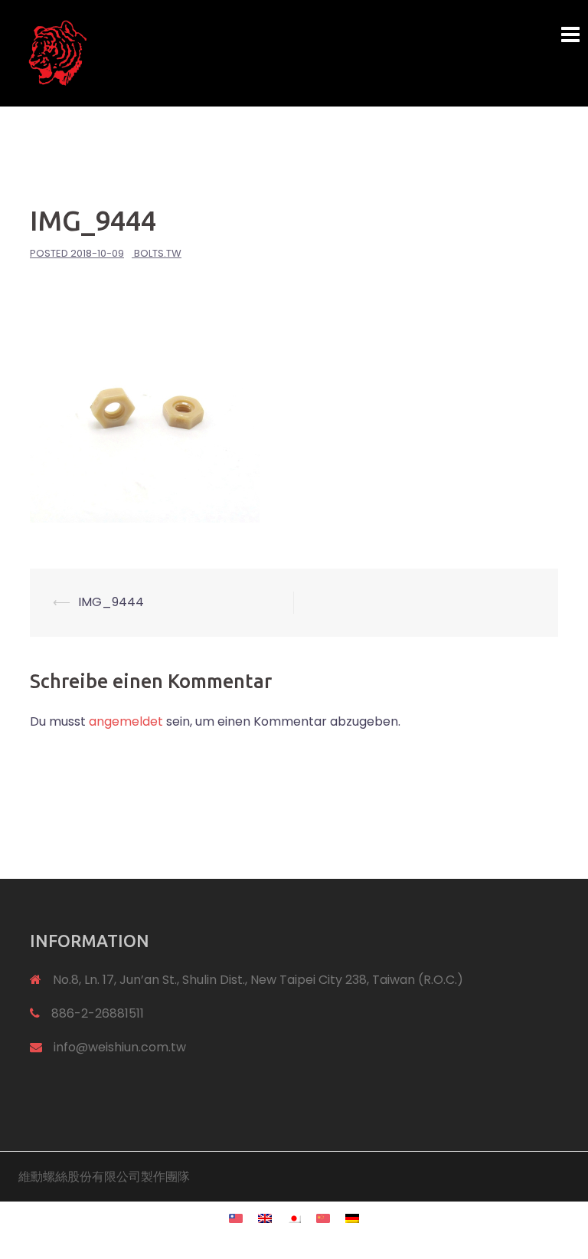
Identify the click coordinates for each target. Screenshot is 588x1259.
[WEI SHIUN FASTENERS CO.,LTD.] (198, 52)
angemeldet (126, 721)
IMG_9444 (111, 602)
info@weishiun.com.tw (120, 1047)
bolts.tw (157, 253)
